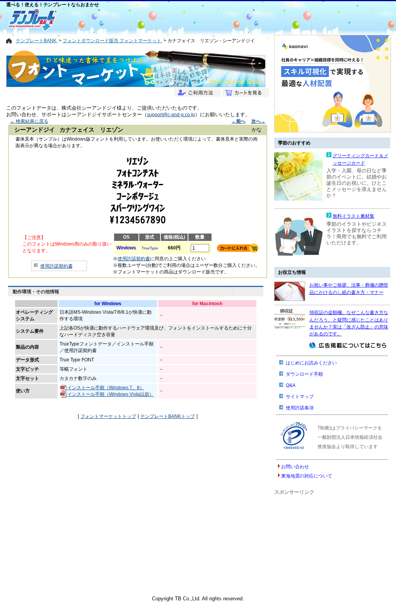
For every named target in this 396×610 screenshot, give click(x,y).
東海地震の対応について (306, 476)
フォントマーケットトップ (108, 416)
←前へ (239, 121)
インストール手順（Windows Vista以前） (110, 394)
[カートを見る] (245, 93)
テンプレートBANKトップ (167, 416)
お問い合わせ (295, 466)
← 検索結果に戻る (29, 121)
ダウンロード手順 (304, 374)
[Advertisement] (170, 20)
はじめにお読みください (311, 363)
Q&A (290, 385)
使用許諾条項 (300, 408)
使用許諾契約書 (56, 266)
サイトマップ (300, 396)
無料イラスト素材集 (353, 216)
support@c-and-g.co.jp (171, 114)
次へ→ (258, 121)
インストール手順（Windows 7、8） (105, 387)
